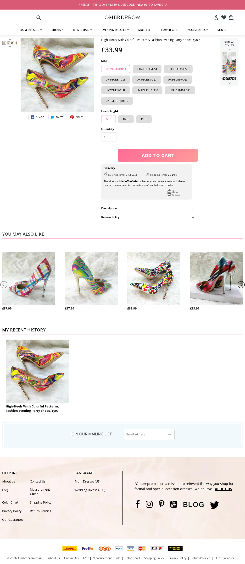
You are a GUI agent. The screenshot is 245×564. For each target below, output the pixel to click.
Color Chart (10, 502)
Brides (56, 30)
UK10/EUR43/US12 (117, 101)
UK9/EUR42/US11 (179, 90)
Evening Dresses (114, 30)
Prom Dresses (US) (87, 481)
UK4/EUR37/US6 (115, 79)
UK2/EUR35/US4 (147, 69)
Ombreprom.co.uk (30, 558)
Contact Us (37, 481)
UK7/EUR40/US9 (115, 90)
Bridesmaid (82, 30)
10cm (126, 119)
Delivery (109, 168)
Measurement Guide (40, 491)
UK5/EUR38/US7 (146, 79)
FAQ (5, 490)
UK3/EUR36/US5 (178, 69)
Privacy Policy (12, 511)
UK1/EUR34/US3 (116, 69)
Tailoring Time (116, 174)
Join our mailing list (91, 434)
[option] (4, 43)
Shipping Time (158, 174)
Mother (144, 30)
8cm (108, 119)
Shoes (222, 30)
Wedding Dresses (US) (89, 490)
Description (109, 208)
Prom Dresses (29, 30)
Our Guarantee (12, 519)
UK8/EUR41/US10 (147, 90)
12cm (144, 119)
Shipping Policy (40, 502)
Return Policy (110, 217)
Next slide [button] (229, 83)
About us (8, 481)
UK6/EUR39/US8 (178, 79)
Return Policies (40, 511)
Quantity (107, 129)
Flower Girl (169, 30)
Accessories (197, 30)
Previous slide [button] (229, 49)
